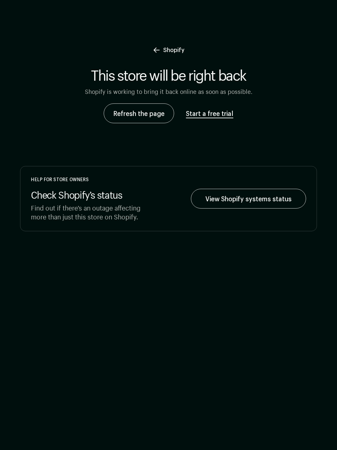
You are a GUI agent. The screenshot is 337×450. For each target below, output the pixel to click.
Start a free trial (209, 113)
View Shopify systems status (248, 198)
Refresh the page (139, 113)
